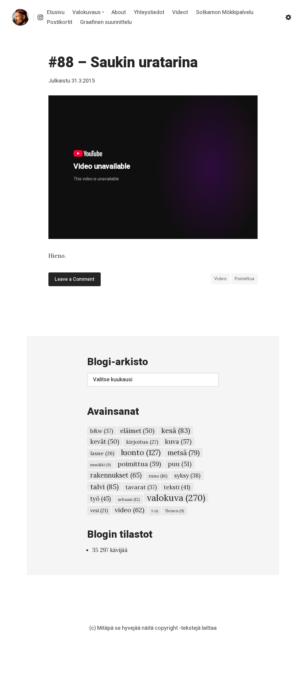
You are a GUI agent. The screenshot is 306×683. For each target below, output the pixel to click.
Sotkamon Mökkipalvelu (224, 13)
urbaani (129, 499)
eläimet (137, 431)
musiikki (100, 464)
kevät (104, 441)
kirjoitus (142, 441)
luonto (141, 452)
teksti (177, 487)
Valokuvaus (86, 13)
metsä (184, 452)
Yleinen (174, 510)
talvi (104, 486)
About (118, 13)
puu (180, 464)
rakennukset (116, 475)
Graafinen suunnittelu (106, 23)
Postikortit (59, 23)
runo (158, 476)
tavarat (141, 487)
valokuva (176, 497)
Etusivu (56, 13)
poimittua (244, 278)
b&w (101, 431)
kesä (175, 430)
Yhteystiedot (149, 13)
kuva (178, 441)
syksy (187, 475)
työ (100, 499)
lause (102, 453)
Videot (180, 13)
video (220, 278)
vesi (99, 510)
